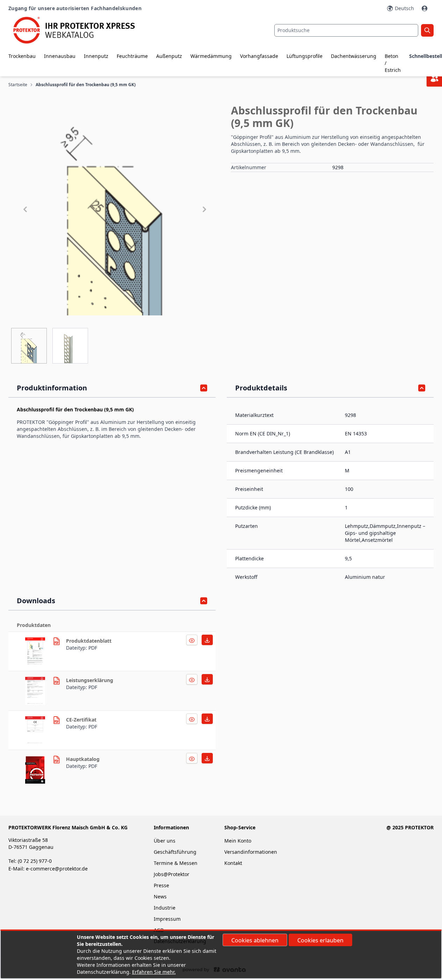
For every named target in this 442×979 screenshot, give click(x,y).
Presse (161, 885)
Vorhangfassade (259, 56)
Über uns (165, 840)
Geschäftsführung (175, 852)
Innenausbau (59, 56)
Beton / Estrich (393, 63)
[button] (114, 209)
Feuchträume (132, 56)
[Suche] (427, 30)
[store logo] (79, 30)
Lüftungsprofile (305, 56)
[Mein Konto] (425, 8)
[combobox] (346, 30)
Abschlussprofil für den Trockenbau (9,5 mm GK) (86, 85)
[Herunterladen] (191, 640)
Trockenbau (22, 56)
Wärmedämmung (211, 56)
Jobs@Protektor (171, 874)
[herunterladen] (36, 651)
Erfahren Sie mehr (153, 972)
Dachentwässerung (353, 56)
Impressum (167, 919)
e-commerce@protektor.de (57, 868)
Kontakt (233, 863)
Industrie (164, 907)
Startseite (17, 85)
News (160, 896)
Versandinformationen (250, 852)
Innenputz (96, 56)
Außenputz (169, 56)
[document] (221, 955)
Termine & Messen (175, 863)
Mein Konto (237, 840)
